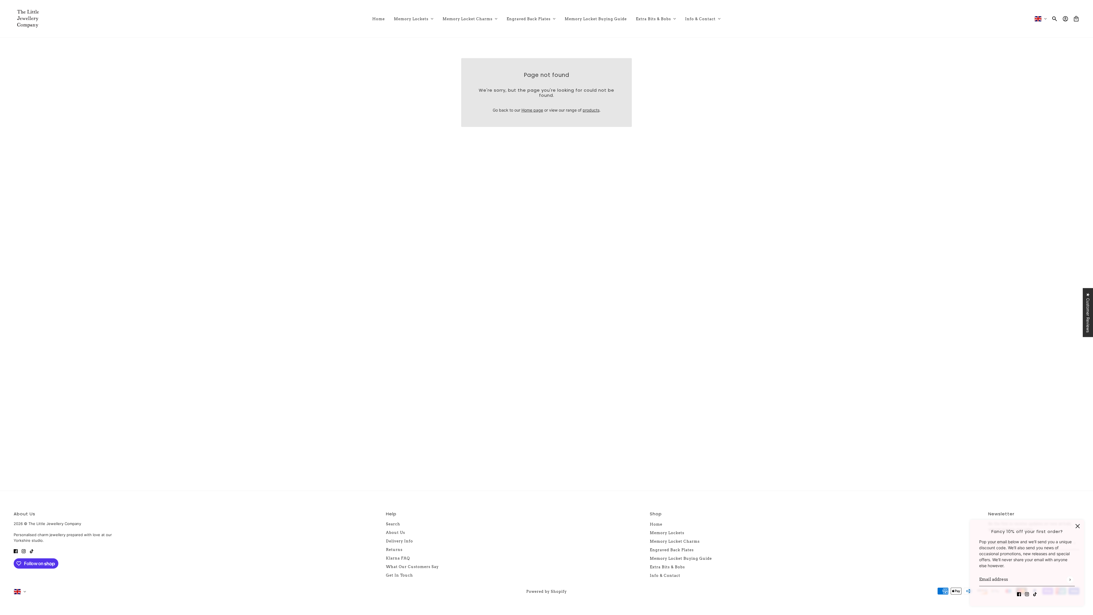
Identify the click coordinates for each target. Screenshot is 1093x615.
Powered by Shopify (546, 591)
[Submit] (1070, 579)
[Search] (1054, 19)
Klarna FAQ (398, 558)
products (591, 110)
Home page (532, 110)
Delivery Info (399, 541)
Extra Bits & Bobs (667, 567)
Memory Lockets (667, 533)
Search (393, 524)
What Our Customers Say (412, 567)
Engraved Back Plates (672, 550)
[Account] (1065, 19)
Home (656, 524)
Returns (394, 550)
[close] (1077, 526)
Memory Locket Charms (675, 541)
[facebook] (1019, 594)
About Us (395, 532)
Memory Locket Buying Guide (681, 558)
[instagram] (1027, 594)
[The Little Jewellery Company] (28, 19)
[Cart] (1076, 19)
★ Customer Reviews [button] (1088, 313)
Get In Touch (399, 575)
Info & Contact (665, 575)
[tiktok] (1035, 594)
